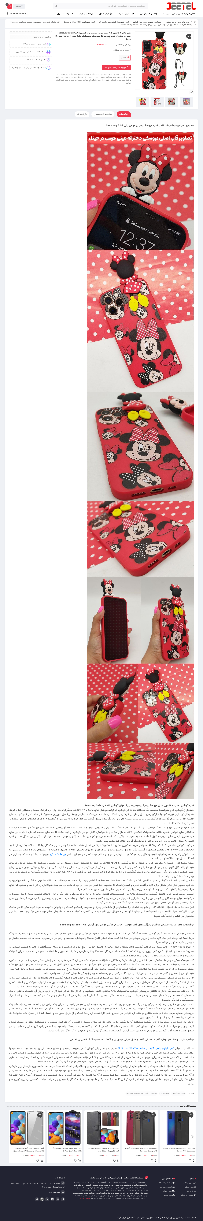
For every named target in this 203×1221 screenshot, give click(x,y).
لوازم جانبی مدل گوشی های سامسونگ (114, 22)
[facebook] (51, 1199)
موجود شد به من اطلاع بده (116, 67)
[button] (192, 1137)
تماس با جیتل (85, 14)
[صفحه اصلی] (195, 22)
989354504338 (18, 14)
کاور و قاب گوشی (178, 1093)
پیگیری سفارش (125, 14)
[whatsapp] (57, 1199)
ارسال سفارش (167, 1191)
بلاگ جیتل (190, 1191)
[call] (36, 1199)
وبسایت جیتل (58, 854)
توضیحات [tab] (123, 114)
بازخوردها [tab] (82, 114)
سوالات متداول (64, 14)
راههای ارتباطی (188, 1183)
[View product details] (193, 1160)
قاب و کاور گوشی (148, 14)
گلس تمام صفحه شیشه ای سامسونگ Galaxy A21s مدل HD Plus (67, 1150)
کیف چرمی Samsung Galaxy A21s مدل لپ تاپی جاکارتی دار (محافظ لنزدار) (103, 1150)
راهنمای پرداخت (166, 1187)
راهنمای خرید (167, 1178)
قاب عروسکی (164, 1093)
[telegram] (62, 1199)
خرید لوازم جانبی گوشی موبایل (179, 14)
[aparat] (41, 1199)
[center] (56, 6)
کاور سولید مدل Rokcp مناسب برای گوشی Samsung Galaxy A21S (141, 1150)
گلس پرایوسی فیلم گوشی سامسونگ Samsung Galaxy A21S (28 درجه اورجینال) (28, 1150)
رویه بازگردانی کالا (165, 1183)
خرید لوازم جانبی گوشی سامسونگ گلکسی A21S (145, 1048)
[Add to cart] (79, 1160)
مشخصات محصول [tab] (103, 114)
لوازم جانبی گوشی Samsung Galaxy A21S (79, 22)
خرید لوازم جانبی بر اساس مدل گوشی (147, 22)
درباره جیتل (104, 14)
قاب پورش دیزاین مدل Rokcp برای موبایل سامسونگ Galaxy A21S (179, 1150)
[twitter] (46, 1199)
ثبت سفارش (167, 1195)
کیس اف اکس (121, 44)
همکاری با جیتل (187, 1195)
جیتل (191, 1178)
